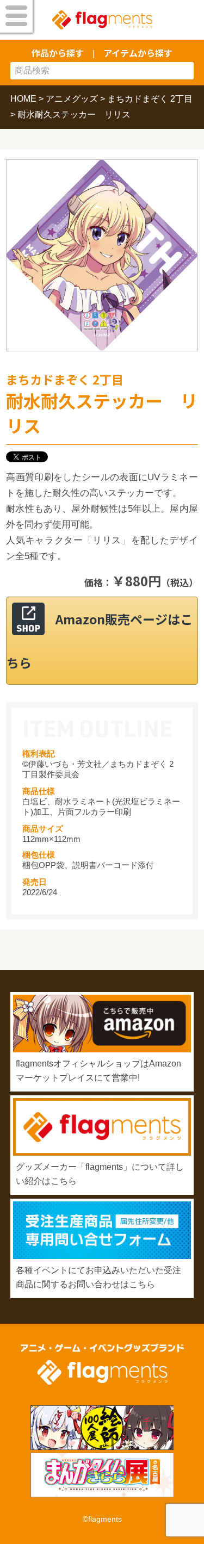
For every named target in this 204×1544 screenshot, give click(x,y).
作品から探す (58, 52)
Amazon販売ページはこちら (100, 641)
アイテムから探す (137, 52)
